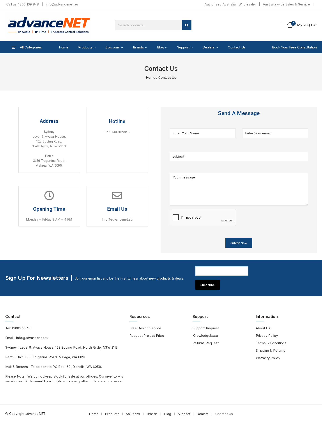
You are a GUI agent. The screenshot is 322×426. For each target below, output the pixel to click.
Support (184, 414)
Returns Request (206, 343)
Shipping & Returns (270, 350)
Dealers (203, 414)
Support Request (206, 328)
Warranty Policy (268, 358)
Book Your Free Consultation (294, 47)
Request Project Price (146, 335)
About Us (263, 328)
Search (186, 25)
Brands (152, 414)
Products (112, 414)
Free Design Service (145, 328)
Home (63, 47)
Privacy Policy (267, 335)
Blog (167, 414)
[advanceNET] (49, 25)
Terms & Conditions (271, 343)
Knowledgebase (205, 335)
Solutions (133, 414)
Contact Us (237, 47)
